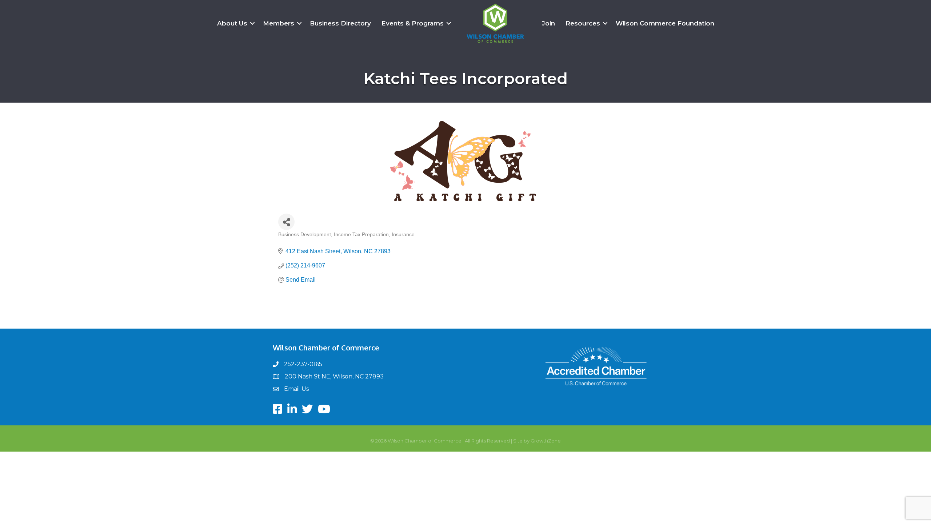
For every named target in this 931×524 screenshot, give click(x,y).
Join (548, 23)
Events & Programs (412, 23)
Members (278, 23)
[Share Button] (286, 222)
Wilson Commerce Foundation (665, 23)
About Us (232, 23)
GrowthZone (546, 441)
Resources (583, 23)
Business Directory (340, 23)
